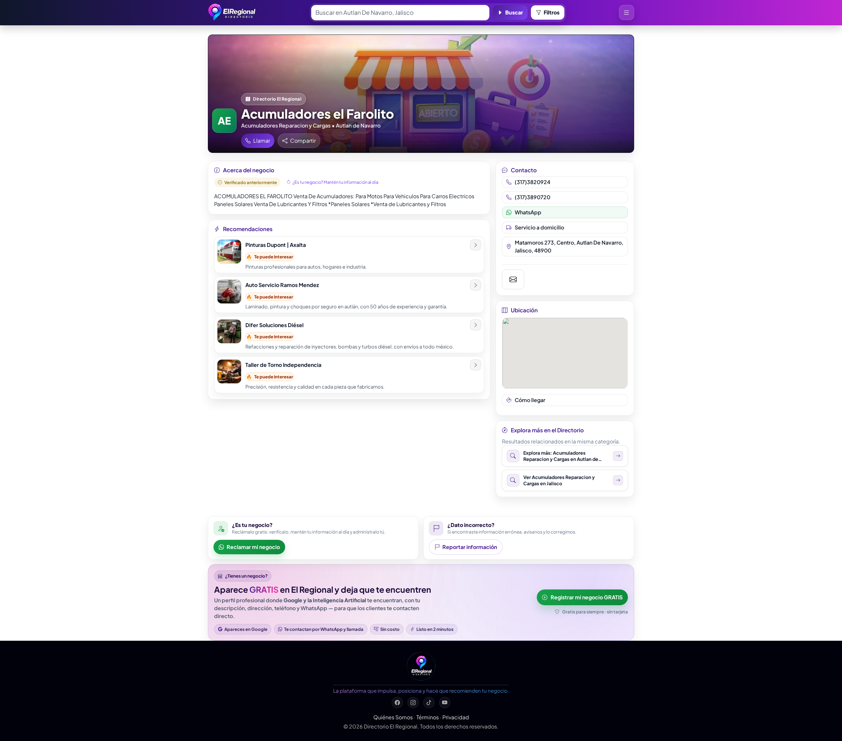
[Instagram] (413, 702)
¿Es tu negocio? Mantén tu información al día (335, 182)
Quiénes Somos (393, 717)
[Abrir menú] (626, 12)
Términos (427, 717)
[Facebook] (397, 702)
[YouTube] (444, 702)
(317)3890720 (532, 197)
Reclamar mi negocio (253, 546)
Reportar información (469, 546)
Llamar (261, 140)
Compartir (303, 140)
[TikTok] (428, 702)
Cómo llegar (530, 399)
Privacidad (455, 717)
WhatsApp (528, 212)
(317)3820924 (532, 182)
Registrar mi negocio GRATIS (587, 597)
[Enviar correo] (513, 279)
